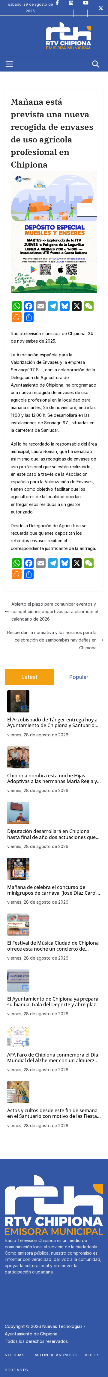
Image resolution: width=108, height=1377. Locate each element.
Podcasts (16, 1369)
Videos (92, 1354)
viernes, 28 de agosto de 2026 (37, 734)
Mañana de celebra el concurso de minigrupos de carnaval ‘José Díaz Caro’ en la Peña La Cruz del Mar (51, 890)
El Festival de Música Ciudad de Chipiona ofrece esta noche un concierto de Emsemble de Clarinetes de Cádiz (53, 946)
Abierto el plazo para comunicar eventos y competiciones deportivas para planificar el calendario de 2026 (54, 611)
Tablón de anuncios (54, 1354)
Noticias (15, 1354)
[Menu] (9, 64)
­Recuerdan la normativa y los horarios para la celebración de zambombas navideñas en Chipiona (52, 640)
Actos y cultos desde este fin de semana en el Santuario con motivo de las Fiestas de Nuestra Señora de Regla (53, 1113)
